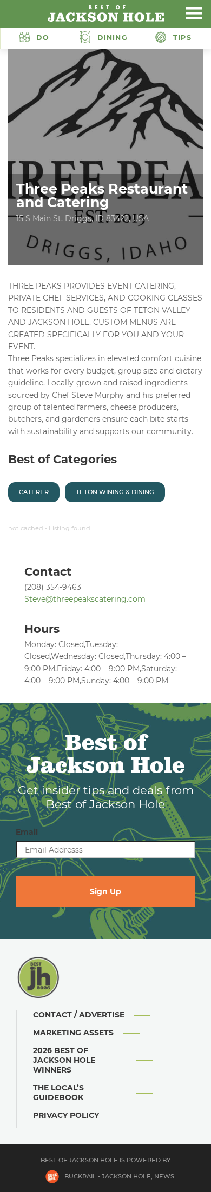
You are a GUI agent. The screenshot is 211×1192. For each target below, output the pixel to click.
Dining (111, 38)
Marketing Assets (73, 1032)
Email (27, 832)
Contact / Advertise (78, 1015)
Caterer (34, 492)
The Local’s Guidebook (58, 1092)
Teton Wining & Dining (115, 492)
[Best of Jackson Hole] (105, 13)
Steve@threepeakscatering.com (85, 599)
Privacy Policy (66, 1115)
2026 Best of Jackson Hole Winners (64, 1060)
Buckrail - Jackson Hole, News (119, 1176)
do (42, 38)
